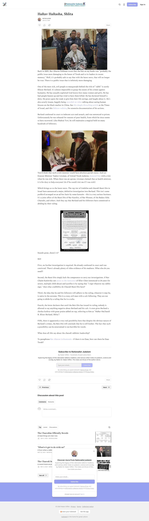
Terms (79, 507)
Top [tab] (40, 427)
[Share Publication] (124, 4)
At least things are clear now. (48, 436)
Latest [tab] (45, 427)
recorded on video (74, 102)
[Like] (40, 25)
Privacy (73, 507)
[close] (94, 451)
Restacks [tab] (51, 402)
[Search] (120, 4)
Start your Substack (69, 512)
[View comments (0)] (44, 25)
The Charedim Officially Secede (53, 433)
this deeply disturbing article (85, 105)
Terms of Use (84, 486)
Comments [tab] (42, 402)
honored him (95, 176)
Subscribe (132, 4)
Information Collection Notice (74, 488)
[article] (74, 437)
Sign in (142, 4)
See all (41, 475)
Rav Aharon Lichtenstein (61, 339)
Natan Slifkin (46, 18)
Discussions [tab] (53, 427)
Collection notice (87, 507)
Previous (45, 387)
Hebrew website (60, 108)
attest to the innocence (66, 280)
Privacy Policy (90, 488)
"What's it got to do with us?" (51, 447)
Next (105, 387)
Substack (64, 517)
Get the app (84, 512)
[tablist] (46, 402)
